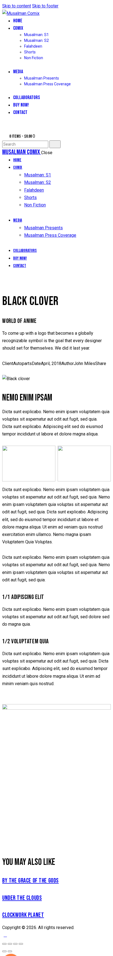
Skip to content (16, 6)
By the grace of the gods (30, 880)
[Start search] (55, 144)
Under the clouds (22, 898)
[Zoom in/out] (4, 944)
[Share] (15, 944)
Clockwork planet (23, 915)
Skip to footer (45, 6)
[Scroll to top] (5, 935)
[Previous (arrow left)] (4, 951)
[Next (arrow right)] (10, 951)
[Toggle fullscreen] (10, 944)
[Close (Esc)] (21, 944)
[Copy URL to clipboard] (24, 371)
